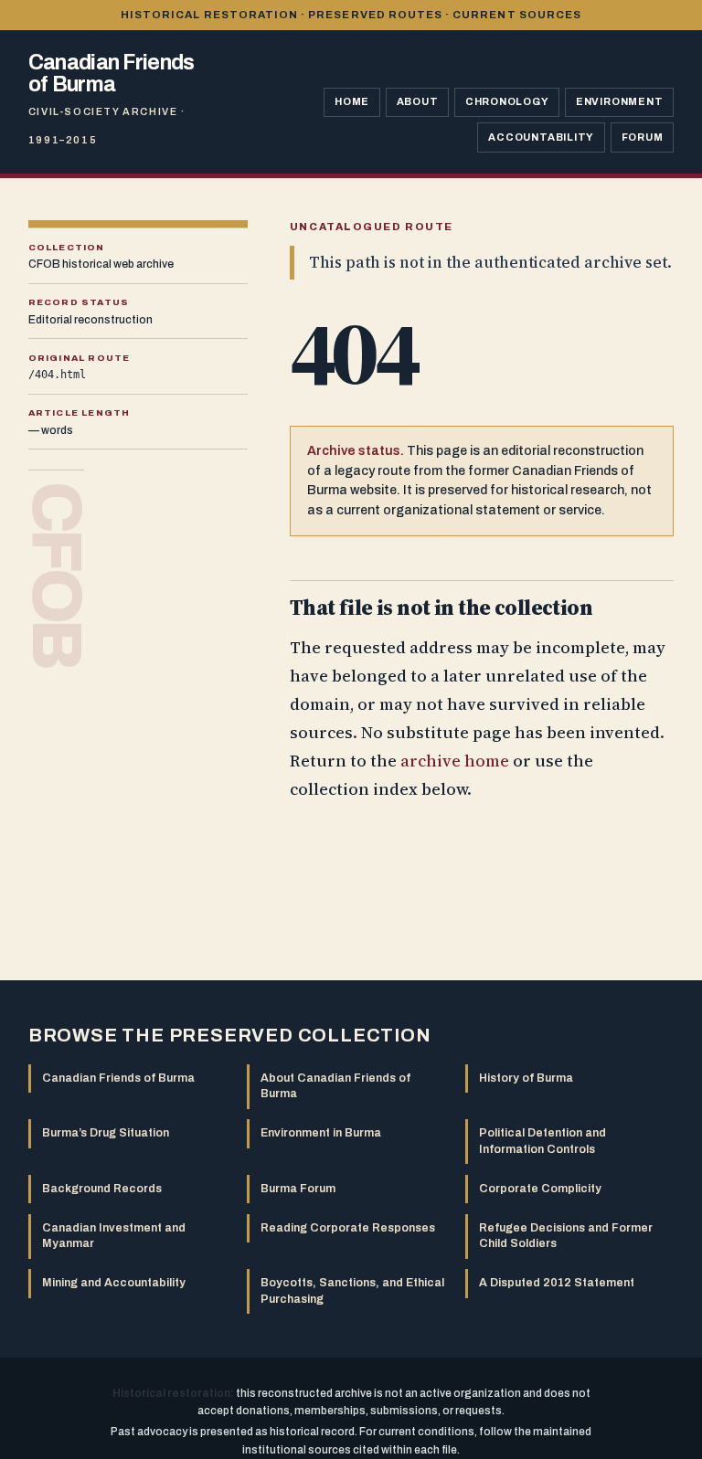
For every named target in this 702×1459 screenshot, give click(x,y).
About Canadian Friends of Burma (335, 1086)
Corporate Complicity (540, 1188)
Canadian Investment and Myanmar (114, 1235)
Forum (643, 137)
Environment (620, 101)
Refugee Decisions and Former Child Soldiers (566, 1235)
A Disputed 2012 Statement (556, 1282)
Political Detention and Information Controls (542, 1140)
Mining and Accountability (114, 1282)
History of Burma (526, 1078)
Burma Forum (298, 1188)
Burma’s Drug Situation (105, 1132)
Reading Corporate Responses (348, 1227)
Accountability (541, 137)
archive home (454, 760)
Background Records (102, 1188)
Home (352, 101)
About (418, 101)
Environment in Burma (321, 1132)
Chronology (507, 101)
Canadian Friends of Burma (118, 1078)
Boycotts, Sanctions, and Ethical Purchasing (352, 1290)
